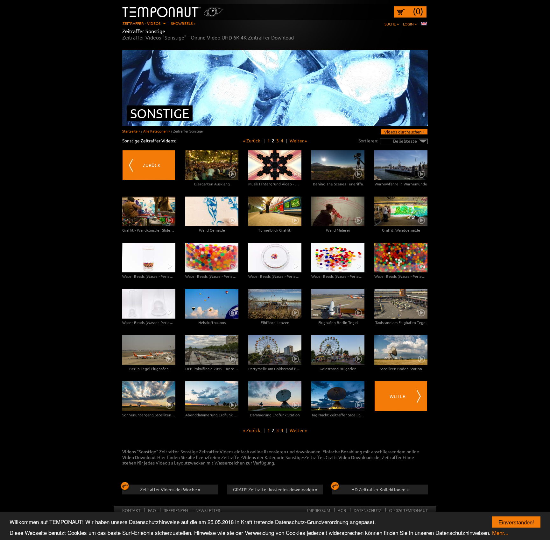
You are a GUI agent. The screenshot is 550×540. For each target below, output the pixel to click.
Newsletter (207, 510)
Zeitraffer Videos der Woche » (170, 489)
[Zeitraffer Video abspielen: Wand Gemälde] (211, 211)
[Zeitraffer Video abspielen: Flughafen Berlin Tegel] (337, 304)
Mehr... (500, 532)
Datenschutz (367, 510)
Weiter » (298, 140)
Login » (410, 23)
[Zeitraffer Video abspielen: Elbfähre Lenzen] (274, 304)
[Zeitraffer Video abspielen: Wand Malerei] (337, 211)
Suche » (391, 23)
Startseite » (131, 130)
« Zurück (251, 140)
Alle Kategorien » (156, 130)
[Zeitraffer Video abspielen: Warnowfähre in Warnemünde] (400, 165)
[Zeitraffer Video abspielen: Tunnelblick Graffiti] (274, 211)
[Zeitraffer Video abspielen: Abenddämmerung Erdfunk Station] (211, 396)
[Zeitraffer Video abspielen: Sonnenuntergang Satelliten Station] (148, 396)
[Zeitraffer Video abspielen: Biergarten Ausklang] (211, 165)
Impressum (318, 510)
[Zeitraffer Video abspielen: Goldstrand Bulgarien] (337, 350)
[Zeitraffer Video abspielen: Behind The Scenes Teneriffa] (337, 165)
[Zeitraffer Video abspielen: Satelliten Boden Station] (400, 350)
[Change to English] (424, 23)
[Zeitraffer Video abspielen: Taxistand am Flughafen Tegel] (400, 304)
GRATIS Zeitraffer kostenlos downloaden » (275, 489)
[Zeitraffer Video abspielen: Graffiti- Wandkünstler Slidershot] (148, 211)
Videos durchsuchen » (404, 131)
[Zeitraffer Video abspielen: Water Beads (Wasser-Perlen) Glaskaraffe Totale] (148, 304)
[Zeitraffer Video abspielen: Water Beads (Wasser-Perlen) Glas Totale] (148, 257)
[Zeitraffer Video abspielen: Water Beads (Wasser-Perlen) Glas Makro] (211, 257)
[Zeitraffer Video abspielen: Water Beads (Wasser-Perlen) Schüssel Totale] (274, 257)
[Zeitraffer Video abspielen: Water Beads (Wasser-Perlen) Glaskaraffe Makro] (400, 257)
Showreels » (183, 23)
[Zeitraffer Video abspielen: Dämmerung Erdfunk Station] (274, 396)
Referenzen (176, 510)
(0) (418, 11)
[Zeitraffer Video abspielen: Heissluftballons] (211, 304)
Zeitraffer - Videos (141, 23)
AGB (342, 510)
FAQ (152, 510)
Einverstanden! (516, 522)
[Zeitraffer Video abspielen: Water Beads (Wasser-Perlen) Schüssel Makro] (337, 257)
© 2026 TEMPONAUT (408, 510)
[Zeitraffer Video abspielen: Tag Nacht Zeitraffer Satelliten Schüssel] (337, 396)
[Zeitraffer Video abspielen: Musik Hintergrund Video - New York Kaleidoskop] (274, 165)
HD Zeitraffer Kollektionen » (380, 489)
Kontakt (131, 510)
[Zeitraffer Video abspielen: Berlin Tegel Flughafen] (148, 350)
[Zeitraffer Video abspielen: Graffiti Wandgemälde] (400, 211)
